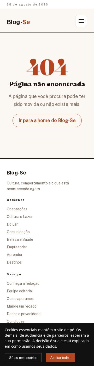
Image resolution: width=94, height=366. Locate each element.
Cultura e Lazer (20, 217)
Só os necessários (23, 358)
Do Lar (12, 224)
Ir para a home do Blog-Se (47, 120)
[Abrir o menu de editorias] (81, 21)
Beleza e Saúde (20, 239)
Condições (16, 321)
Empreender (17, 247)
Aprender (14, 255)
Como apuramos (20, 299)
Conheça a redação (23, 283)
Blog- (18, 21)
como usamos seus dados (33, 346)
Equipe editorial (20, 291)
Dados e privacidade (23, 314)
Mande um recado (22, 306)
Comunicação (18, 232)
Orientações (17, 209)
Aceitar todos (60, 358)
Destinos (14, 262)
